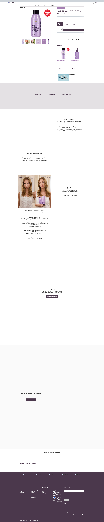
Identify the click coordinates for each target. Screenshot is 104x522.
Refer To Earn (33, 496)
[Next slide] (52, 23)
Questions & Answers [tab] (31, 463)
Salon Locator (33, 491)
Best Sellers (22, 487)
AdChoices (30, 520)
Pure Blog (32, 492)
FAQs (54, 491)
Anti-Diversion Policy (34, 490)
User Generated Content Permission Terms (56, 493)
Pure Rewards (33, 497)
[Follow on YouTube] (82, 514)
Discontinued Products (24, 496)
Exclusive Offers (23, 493)
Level (43, 491)
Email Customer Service (67, 507)
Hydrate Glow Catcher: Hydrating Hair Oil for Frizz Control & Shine (77, 62)
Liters (21, 490)
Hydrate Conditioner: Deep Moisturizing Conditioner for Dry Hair (63, 62)
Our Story (32, 487)
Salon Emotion (44, 493)
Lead (43, 490)
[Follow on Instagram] (68, 514)
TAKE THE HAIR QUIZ (31, 399)
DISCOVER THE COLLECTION (52, 296)
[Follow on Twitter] (73, 514)
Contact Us (54, 487)
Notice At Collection (56, 498)
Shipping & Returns (56, 490)
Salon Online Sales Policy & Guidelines (57, 495)
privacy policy (36, 520)
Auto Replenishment (34, 493)
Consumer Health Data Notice (56, 500)
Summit (43, 492)
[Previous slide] (19, 23)
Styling (21, 491)
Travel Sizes (22, 492)
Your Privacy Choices (58, 497)
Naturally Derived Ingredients (57, 501)
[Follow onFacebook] (64, 514)
